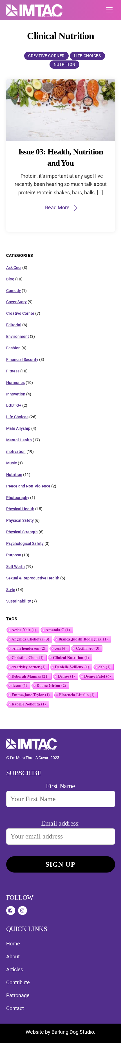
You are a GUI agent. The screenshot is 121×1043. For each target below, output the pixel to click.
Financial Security (22, 359)
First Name (60, 786)
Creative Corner (46, 55)
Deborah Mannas (30, 676)
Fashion (13, 348)
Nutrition (64, 64)
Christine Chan (28, 657)
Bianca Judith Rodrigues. (83, 639)
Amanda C (58, 630)
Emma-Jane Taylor (31, 695)
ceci (61, 648)
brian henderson (28, 648)
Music (11, 463)
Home (13, 944)
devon (19, 685)
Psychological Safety (25, 543)
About (13, 956)
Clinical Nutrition (71, 657)
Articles (14, 969)
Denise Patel (97, 676)
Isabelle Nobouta (29, 704)
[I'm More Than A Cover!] (34, 15)
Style (10, 589)
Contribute (18, 982)
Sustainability (18, 601)
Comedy (13, 290)
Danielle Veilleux (72, 667)
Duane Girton (51, 685)
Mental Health (19, 440)
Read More (57, 207)
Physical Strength (22, 532)
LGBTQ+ (13, 405)
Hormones (15, 382)
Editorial (13, 325)
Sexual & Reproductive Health (32, 578)
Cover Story (16, 302)
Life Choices (87, 55)
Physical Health (20, 509)
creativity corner (29, 667)
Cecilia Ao (87, 648)
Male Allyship (18, 428)
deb (104, 667)
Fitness (12, 371)
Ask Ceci (13, 267)
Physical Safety (20, 520)
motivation (16, 451)
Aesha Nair (24, 630)
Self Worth (15, 566)
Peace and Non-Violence (28, 486)
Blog (10, 279)
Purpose (13, 555)
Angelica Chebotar (30, 639)
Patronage (18, 995)
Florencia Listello (77, 695)
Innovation (15, 394)
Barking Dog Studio (72, 1032)
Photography (17, 497)
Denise (66, 676)
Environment (17, 336)
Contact (15, 1008)
